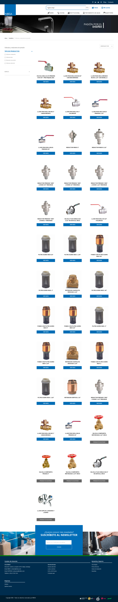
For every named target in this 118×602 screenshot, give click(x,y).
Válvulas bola (9, 57)
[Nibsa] (10, 15)
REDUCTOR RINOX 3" (72, 147)
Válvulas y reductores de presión (22, 38)
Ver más (46, 81)
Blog (104, 2)
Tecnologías (94, 564)
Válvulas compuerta (10, 54)
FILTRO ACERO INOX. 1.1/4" (72, 254)
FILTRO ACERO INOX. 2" (99, 326)
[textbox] (67, 8)
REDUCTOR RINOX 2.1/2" (99, 147)
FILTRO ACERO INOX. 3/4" (99, 290)
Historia (6, 584)
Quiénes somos (8, 586)
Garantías (94, 571)
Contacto (110, 2)
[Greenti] (109, 599)
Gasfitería (11, 38)
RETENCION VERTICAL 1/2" (72, 397)
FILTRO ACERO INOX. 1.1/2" (46, 397)
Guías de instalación (96, 569)
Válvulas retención (10, 63)
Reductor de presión (11, 60)
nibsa (6, 38)
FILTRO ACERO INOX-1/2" (45, 254)
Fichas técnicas (95, 566)
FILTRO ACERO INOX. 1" (46, 290)
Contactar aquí (51, 573)
